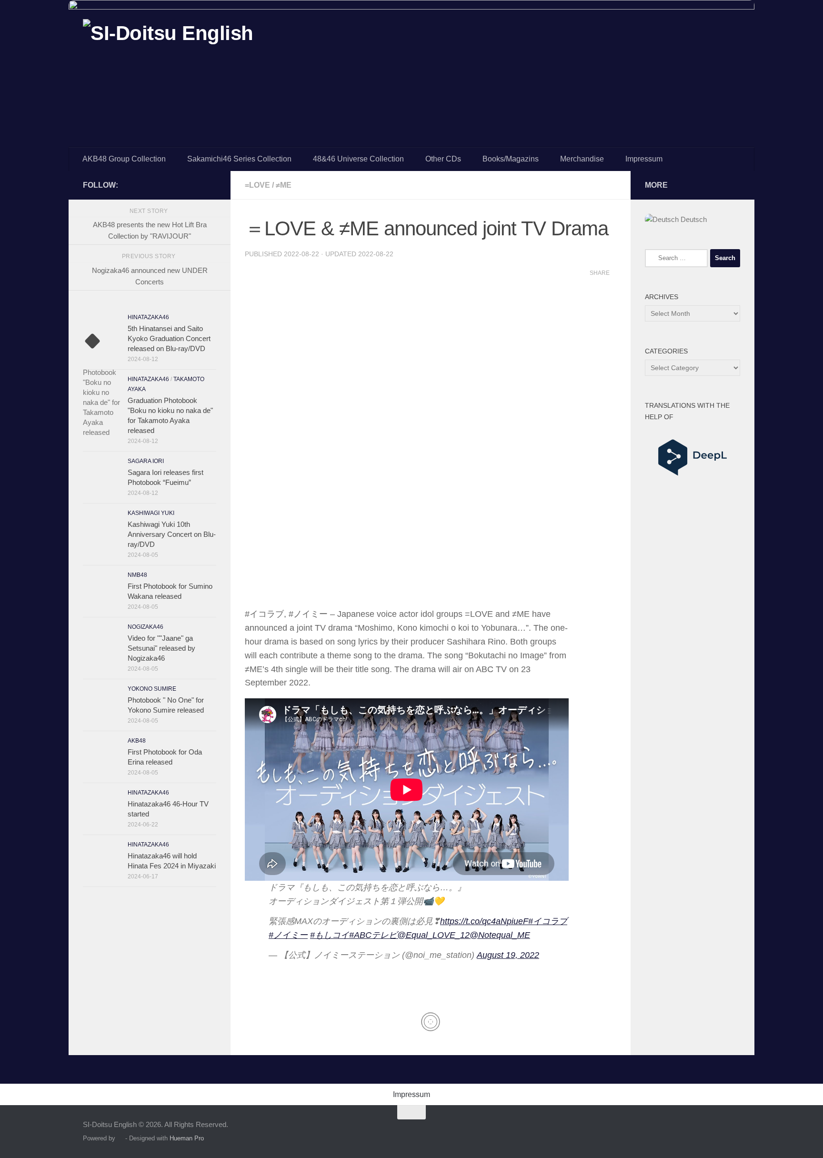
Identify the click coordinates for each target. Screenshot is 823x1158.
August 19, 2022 (508, 955)
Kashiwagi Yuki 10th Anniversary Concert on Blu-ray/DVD (172, 534)
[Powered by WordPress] (120, 1138)
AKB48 (137, 740)
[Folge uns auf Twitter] (210, 185)
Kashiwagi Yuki (151, 513)
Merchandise (582, 159)
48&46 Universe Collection (358, 159)
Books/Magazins (510, 159)
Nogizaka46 (145, 627)
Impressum (643, 159)
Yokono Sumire (152, 688)
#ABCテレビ (373, 935)
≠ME (283, 185)
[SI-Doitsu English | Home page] (168, 42)
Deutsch (693, 219)
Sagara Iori (146, 461)
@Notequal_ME (500, 935)
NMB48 (137, 575)
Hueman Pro (187, 1138)
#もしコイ (329, 935)
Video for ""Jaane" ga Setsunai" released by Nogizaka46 (161, 648)
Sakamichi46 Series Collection (239, 159)
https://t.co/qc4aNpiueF (484, 921)
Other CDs (443, 159)
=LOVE (257, 185)
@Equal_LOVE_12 (433, 935)
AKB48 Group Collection (124, 159)
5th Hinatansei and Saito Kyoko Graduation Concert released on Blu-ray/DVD (169, 338)
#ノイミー (288, 935)
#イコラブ (547, 921)
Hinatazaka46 (148, 317)
